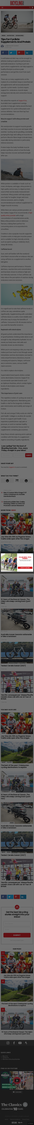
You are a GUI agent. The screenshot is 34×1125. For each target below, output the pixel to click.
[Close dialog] (32, 554)
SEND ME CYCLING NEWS (25, 567)
